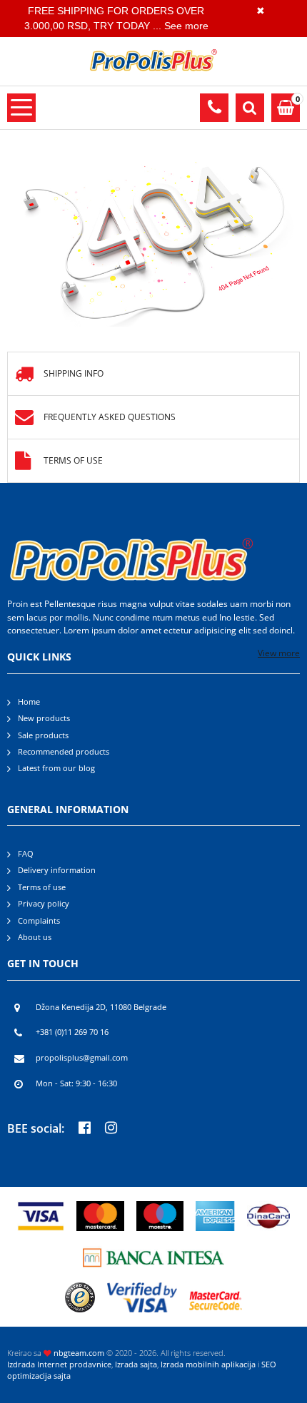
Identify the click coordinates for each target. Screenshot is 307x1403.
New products (44, 718)
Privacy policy (43, 904)
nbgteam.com (79, 1353)
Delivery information (57, 870)
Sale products (43, 735)
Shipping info (74, 373)
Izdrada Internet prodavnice (59, 1364)
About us (34, 937)
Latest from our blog (56, 768)
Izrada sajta (136, 1364)
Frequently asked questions (110, 417)
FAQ (26, 854)
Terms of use (73, 460)
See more (186, 25)
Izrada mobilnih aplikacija (208, 1364)
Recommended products (63, 752)
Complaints (39, 921)
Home (29, 702)
